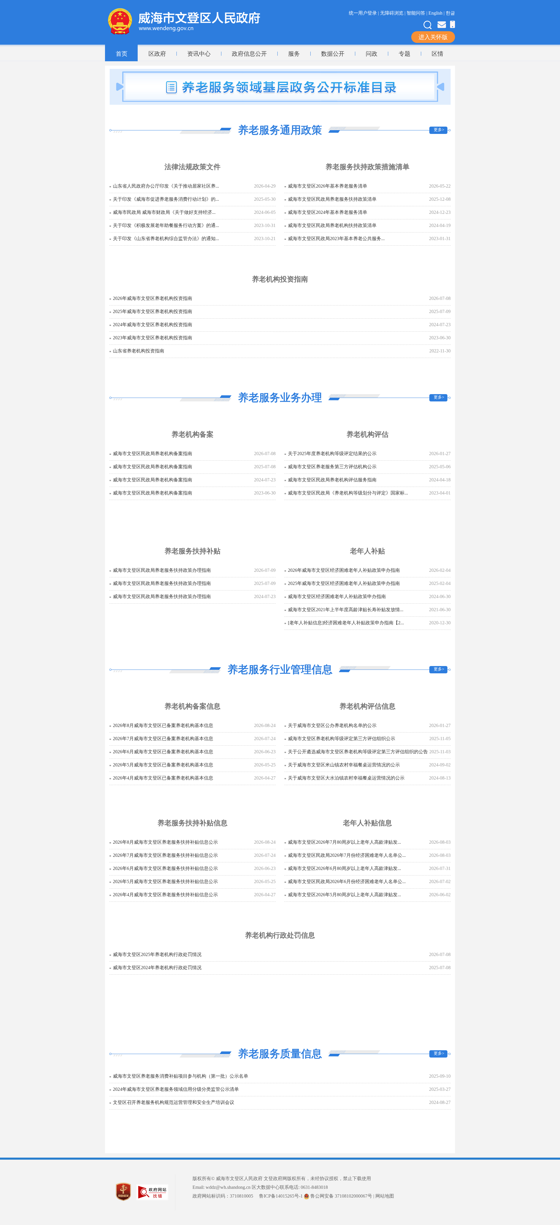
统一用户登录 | (364, 13)
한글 (450, 13)
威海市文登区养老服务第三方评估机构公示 (332, 466)
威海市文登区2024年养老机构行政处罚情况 (157, 967)
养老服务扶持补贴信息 (193, 823)
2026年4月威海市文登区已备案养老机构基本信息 (163, 777)
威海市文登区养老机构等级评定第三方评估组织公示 (341, 738)
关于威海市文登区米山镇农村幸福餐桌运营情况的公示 (344, 764)
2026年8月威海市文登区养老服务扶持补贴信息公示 (165, 842)
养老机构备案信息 (192, 706)
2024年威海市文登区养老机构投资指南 (152, 324)
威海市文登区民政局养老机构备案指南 (152, 453)
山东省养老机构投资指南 (138, 350)
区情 (437, 54)
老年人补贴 (367, 551)
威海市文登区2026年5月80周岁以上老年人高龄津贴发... (344, 894)
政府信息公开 (249, 54)
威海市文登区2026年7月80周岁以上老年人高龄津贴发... (344, 842)
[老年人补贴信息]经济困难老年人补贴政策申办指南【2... (346, 622)
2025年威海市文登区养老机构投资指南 (152, 311)
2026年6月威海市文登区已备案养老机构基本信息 (163, 751)
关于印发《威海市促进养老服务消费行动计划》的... (166, 199)
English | (437, 13)
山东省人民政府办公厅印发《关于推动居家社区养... (166, 186)
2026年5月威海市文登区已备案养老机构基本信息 (163, 764)
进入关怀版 (433, 37)
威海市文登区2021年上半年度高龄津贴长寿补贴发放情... (345, 609)
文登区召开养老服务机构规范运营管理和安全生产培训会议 (173, 1102)
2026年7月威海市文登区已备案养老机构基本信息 (163, 738)
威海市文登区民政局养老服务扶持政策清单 (332, 199)
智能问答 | (417, 13)
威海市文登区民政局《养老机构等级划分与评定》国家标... (348, 492)
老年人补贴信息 (367, 823)
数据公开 (332, 54)
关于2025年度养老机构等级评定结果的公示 (332, 453)
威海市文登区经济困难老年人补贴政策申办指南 (337, 596)
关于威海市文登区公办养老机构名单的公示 (332, 725)
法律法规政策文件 (192, 167)
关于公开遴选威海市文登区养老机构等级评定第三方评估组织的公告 (358, 751)
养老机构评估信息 (368, 706)
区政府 (157, 54)
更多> (439, 129)
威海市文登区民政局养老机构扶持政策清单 (332, 225)
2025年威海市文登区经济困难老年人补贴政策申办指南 (344, 583)
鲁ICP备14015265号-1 (281, 1195)
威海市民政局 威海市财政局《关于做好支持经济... (164, 212)
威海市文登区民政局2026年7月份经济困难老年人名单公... (347, 855)
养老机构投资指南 (280, 279)
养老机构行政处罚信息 (280, 935)
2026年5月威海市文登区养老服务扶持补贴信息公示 (165, 881)
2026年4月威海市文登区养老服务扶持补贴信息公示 (165, 894)
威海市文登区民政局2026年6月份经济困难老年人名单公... (347, 881)
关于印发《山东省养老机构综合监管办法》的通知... (166, 238)
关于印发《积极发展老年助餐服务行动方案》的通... (166, 225)
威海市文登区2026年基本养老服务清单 (327, 186)
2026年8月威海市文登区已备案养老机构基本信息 (163, 725)
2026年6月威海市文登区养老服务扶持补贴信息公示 (165, 868)
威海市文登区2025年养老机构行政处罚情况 (157, 954)
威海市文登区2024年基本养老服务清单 (327, 212)
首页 (121, 54)
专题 (404, 54)
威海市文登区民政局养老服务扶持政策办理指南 (162, 570)
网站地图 (384, 1195)
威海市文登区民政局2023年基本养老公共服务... (336, 238)
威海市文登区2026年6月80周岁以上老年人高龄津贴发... (344, 868)
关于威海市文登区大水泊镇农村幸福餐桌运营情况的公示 (346, 777)
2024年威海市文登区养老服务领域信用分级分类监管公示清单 (176, 1089)
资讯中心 (199, 54)
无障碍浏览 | (393, 13)
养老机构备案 (193, 434)
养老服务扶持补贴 (192, 551)
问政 (371, 54)
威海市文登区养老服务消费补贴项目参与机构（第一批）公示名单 (180, 1076)
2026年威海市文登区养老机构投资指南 (152, 298)
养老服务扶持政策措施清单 (368, 167)
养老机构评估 (367, 434)
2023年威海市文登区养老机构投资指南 (152, 337)
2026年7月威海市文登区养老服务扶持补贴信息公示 (165, 855)
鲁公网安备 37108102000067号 (340, 1195)
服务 (294, 54)
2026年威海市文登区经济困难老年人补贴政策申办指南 (344, 570)
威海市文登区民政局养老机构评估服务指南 (332, 479)
